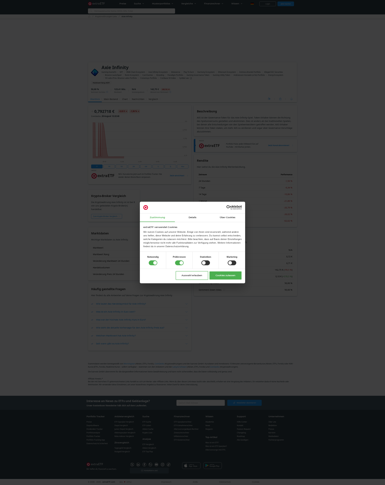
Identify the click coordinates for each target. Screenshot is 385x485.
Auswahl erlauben (192, 275)
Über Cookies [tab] (227, 217)
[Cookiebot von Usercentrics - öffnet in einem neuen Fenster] (229, 207)
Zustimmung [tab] (157, 217)
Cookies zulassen (225, 275)
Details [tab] (193, 217)
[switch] (179, 263)
